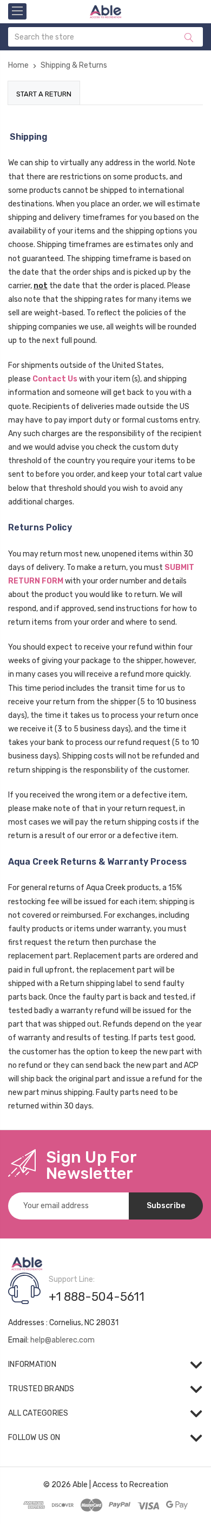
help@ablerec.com (62, 1340)
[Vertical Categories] (17, 11)
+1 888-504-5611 (96, 1296)
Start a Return (43, 94)
